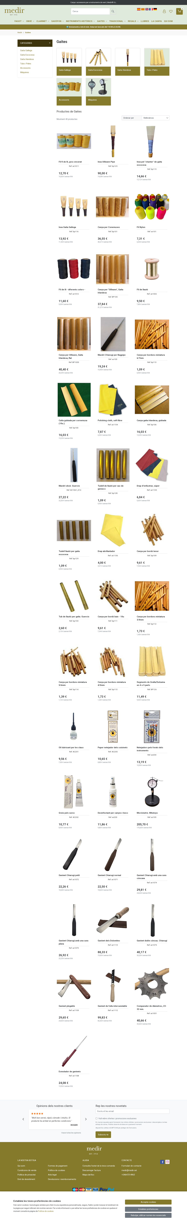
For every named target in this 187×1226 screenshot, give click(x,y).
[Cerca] (113, 11)
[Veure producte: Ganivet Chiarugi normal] (113, 854)
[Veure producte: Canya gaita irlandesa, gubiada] (152, 400)
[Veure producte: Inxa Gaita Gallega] (74, 206)
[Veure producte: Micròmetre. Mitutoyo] (152, 792)
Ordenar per (128, 118)
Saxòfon (56, 21)
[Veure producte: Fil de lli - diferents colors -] (74, 269)
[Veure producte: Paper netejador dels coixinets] (113, 727)
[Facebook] (162, 1162)
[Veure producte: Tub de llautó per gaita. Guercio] (74, 596)
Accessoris (25, 68)
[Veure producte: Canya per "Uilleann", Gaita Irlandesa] (113, 269)
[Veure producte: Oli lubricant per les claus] (74, 727)
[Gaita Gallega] (69, 57)
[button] (23, 1119)
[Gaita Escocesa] (98, 57)
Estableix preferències (148, 1209)
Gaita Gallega (26, 50)
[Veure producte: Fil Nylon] (152, 206)
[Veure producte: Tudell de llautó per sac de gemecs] (113, 465)
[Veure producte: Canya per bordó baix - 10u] (113, 596)
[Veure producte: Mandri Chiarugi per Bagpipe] (113, 334)
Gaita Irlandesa (27, 59)
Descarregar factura (92, 1170)
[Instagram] (167, 1162)
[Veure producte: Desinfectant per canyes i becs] (113, 792)
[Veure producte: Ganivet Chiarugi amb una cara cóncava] (152, 854)
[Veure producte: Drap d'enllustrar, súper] (152, 465)
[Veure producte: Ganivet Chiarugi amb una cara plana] (74, 920)
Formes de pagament (57, 1166)
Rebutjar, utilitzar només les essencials (148, 1215)
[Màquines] (98, 87)
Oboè (29, 21)
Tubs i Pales (25, 63)
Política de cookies (56, 1170)
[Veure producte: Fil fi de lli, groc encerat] (74, 141)
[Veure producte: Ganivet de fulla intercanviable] (113, 985)
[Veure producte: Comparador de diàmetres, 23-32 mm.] (152, 985)
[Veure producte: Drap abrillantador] (113, 530)
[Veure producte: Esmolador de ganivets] (74, 1051)
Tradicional (116, 21)
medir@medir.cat (129, 1170)
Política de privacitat (27, 1174)
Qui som (168, 21)
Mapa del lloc (88, 1174)
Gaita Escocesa (27, 55)
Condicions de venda (27, 1170)
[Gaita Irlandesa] (127, 57)
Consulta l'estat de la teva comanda (99, 1166)
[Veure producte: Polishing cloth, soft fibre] (113, 400)
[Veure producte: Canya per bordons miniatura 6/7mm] (152, 334)
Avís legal (52, 1174)
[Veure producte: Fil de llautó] (152, 269)
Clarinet (41, 21)
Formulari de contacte (131, 1166)
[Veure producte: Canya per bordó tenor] (152, 530)
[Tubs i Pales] (156, 57)
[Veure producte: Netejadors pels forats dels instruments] (152, 727)
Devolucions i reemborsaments (62, 1179)
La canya (156, 21)
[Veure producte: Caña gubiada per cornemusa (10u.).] (74, 400)
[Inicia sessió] (164, 11)
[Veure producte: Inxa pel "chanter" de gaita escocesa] (152, 141)
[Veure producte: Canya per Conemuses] (113, 206)
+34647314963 (128, 1174)
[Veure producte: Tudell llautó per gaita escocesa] (74, 530)
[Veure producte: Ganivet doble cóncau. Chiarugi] (152, 920)
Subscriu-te (103, 1134)
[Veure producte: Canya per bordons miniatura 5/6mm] (74, 661)
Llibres (145, 21)
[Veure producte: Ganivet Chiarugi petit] (74, 854)
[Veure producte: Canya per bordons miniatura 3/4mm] (152, 596)
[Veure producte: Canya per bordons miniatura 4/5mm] (113, 661)
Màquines (24, 72)
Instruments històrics (79, 21)
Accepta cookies (148, 1202)
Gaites (101, 21)
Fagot (18, 21)
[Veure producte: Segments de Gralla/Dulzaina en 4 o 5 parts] (152, 661)
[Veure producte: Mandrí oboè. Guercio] (74, 465)
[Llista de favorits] (171, 11)
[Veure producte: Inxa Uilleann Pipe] (113, 141)
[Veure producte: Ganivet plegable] (74, 985)
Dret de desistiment (26, 1179)
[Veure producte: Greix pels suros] (74, 792)
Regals (132, 21)
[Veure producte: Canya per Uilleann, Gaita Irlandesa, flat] (74, 334)
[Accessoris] (69, 87)
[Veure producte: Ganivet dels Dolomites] (113, 920)
